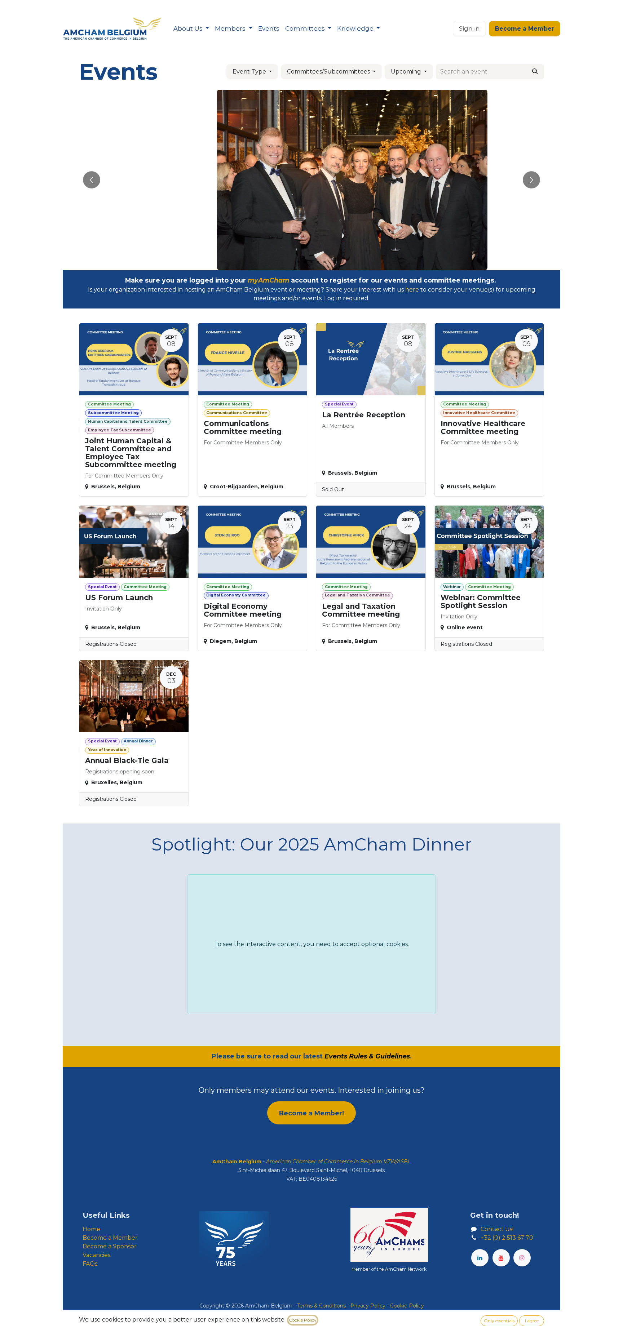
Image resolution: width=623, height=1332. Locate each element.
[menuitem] (191, 28)
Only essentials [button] (499, 1320)
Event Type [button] (250, 71)
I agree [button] (532, 1320)
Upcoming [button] (407, 71)
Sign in (469, 28)
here (412, 289)
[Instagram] (522, 1257)
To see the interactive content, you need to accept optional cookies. (311, 944)
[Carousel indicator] (298, 262)
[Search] (535, 71)
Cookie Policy (303, 1320)
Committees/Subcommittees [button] (329, 71)
